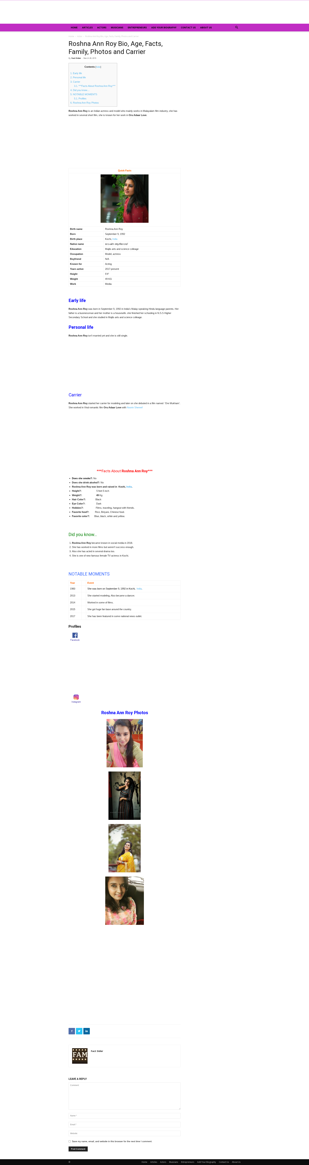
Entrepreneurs (137, 27)
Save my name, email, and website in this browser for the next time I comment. (112, 1141)
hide (98, 67)
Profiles (80, 98)
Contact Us (188, 27)
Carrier (75, 81)
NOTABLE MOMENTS (83, 94)
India (114, 239)
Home (74, 27)
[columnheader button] (75, 582)
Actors (101, 27)
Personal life (78, 77)
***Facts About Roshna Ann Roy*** (94, 86)
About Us (206, 27)
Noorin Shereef (135, 407)
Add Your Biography (163, 27)
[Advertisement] (125, 144)
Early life (76, 73)
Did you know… (80, 90)
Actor (79, 36)
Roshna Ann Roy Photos (84, 102)
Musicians (117, 27)
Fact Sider (76, 58)
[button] (236, 27)
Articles (87, 27)
